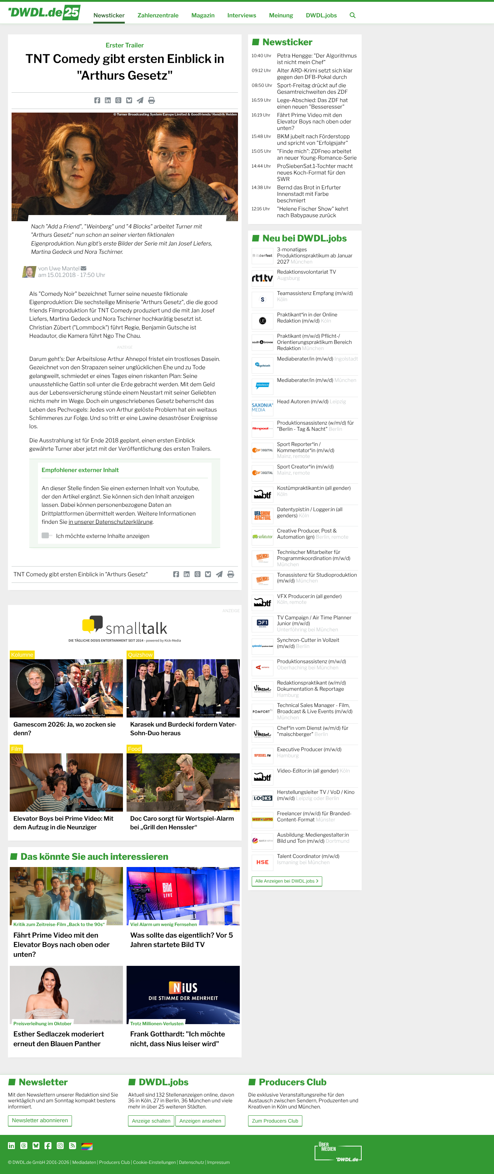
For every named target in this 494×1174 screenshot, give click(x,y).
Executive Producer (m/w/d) (309, 752)
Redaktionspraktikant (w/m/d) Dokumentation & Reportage (311, 689)
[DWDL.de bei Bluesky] (36, 1146)
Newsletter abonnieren (40, 1121)
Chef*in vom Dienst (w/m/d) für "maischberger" (312, 731)
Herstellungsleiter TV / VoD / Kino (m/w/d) (315, 795)
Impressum (218, 1162)
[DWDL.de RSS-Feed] (72, 1146)
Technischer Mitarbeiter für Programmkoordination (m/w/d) (313, 558)
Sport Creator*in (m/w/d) (305, 470)
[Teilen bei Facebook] (97, 100)
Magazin (202, 15)
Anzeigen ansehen (200, 1121)
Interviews (241, 15)
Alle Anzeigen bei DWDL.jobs (285, 881)
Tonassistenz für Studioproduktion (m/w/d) (317, 578)
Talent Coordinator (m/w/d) (308, 859)
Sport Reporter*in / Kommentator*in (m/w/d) (306, 450)
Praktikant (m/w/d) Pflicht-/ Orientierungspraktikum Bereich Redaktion (314, 342)
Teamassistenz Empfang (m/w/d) (315, 296)
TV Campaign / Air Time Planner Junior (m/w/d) (314, 624)
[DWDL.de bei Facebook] (47, 1146)
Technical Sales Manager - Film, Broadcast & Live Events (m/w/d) (315, 711)
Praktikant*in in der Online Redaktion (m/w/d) (307, 318)
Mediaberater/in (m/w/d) (317, 359)
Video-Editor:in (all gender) (313, 771)
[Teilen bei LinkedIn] (108, 100)
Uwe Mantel (65, 268)
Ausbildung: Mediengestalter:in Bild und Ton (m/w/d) (313, 838)
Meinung (281, 15)
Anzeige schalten (151, 1121)
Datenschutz (191, 1162)
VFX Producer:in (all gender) (309, 599)
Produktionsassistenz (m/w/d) (311, 664)
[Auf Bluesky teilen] (129, 100)
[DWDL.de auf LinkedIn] (11, 1146)
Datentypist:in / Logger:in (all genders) (309, 512)
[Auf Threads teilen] (118, 100)
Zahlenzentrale (158, 15)
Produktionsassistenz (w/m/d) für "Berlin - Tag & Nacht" (315, 426)
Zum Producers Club (275, 1121)
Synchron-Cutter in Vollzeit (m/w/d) (308, 643)
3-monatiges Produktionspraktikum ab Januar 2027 (315, 256)
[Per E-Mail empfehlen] (140, 100)
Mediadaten (84, 1162)
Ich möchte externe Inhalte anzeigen (102, 536)
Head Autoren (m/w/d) (311, 402)
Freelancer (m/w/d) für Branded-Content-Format (314, 817)
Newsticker (108, 15)
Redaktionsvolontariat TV (306, 275)
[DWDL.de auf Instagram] (60, 1146)
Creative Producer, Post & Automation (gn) (313, 534)
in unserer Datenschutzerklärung (111, 521)
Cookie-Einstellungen (154, 1162)
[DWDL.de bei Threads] (23, 1146)
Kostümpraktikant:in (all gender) (314, 491)
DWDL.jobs (321, 15)
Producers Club (114, 1162)
